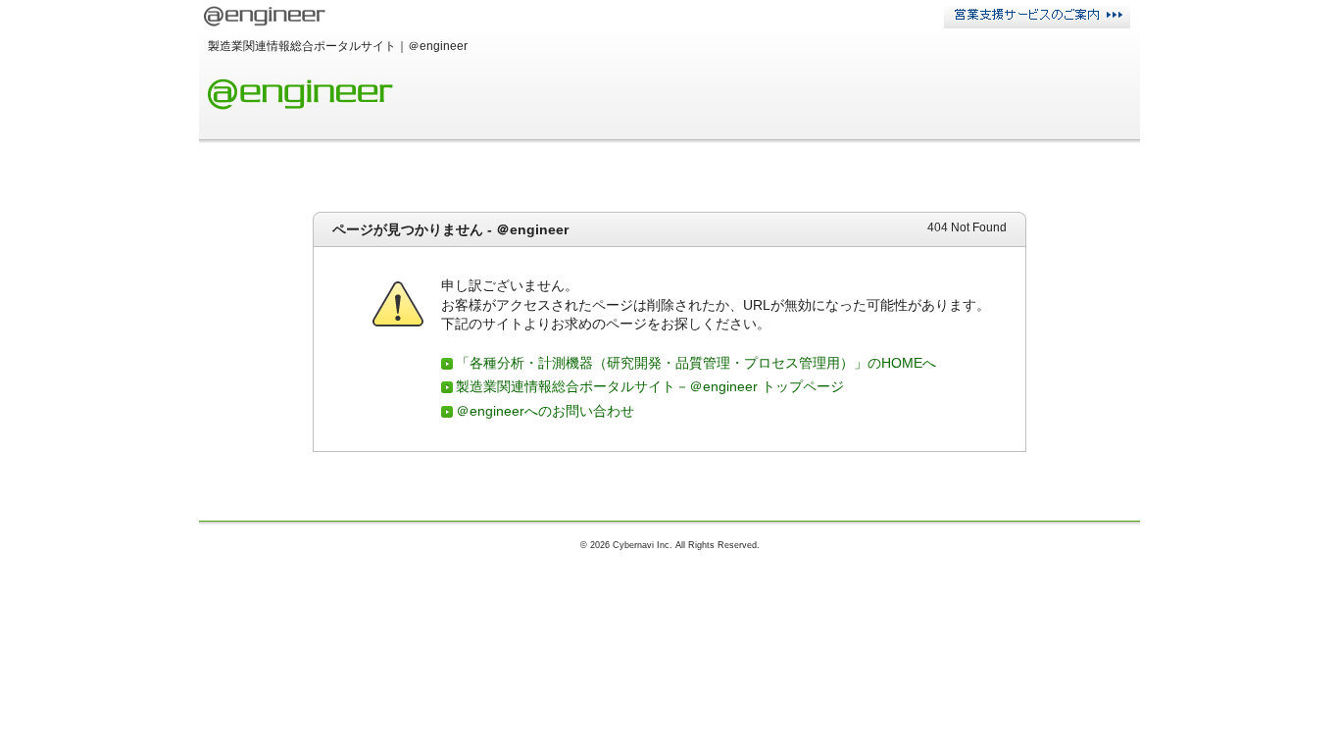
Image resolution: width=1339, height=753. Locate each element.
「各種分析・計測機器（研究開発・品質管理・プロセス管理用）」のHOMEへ (696, 363)
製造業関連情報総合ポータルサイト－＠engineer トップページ (650, 386)
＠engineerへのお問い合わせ (545, 411)
